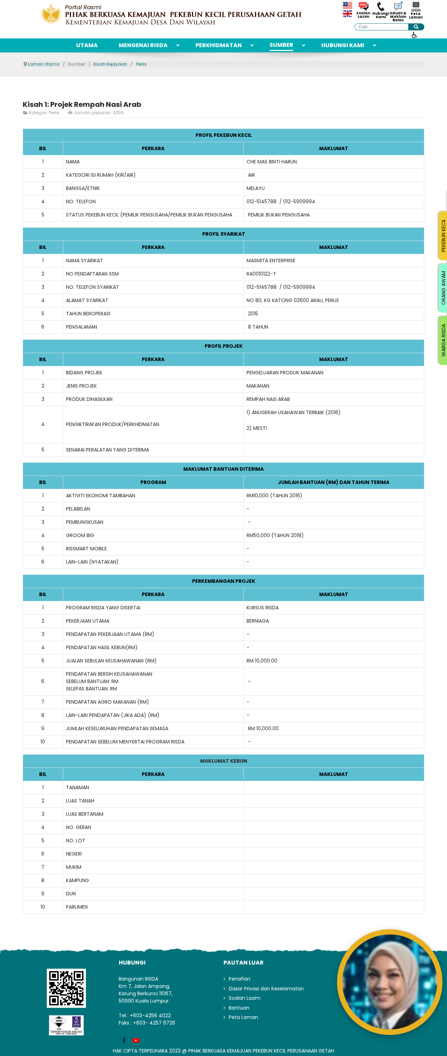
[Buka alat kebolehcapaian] (414, 34)
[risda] (171, 15)
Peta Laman (416, 15)
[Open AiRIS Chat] (389, 982)
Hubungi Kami (380, 15)
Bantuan (239, 1007)
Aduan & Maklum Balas (398, 17)
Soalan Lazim (363, 15)
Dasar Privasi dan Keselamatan (266, 988)
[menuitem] (87, 45)
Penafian (239, 978)
